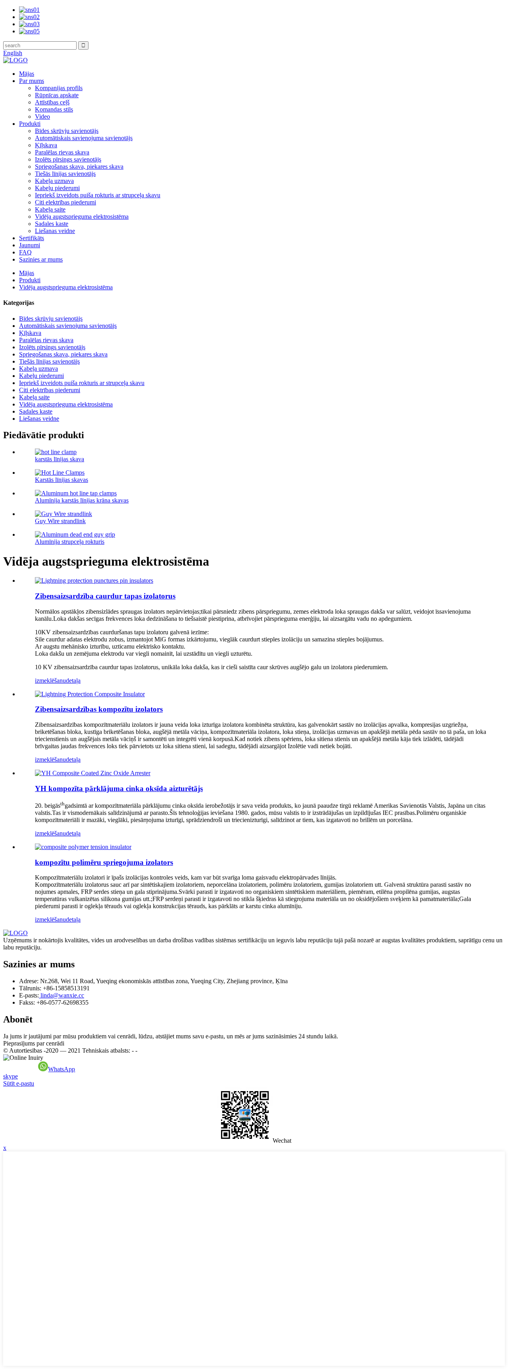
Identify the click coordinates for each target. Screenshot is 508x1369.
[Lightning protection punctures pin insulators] (94, 580)
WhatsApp (61, 1069)
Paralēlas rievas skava (62, 152)
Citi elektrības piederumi (65, 202)
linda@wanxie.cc (61, 995)
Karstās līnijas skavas (61, 479)
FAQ (25, 252)
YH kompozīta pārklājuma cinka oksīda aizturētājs (119, 788)
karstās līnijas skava (59, 459)
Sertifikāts (31, 238)
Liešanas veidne (55, 230)
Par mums (31, 80)
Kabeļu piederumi (57, 188)
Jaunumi (29, 245)
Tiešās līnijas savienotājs (65, 173)
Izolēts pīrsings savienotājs (68, 159)
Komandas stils (54, 109)
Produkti (29, 123)
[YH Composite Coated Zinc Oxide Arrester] (92, 773)
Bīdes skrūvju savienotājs (66, 130)
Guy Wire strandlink (60, 521)
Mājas (26, 73)
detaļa (73, 680)
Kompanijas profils (59, 88)
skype (10, 1076)
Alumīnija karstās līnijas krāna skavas (82, 500)
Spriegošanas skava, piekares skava (79, 166)
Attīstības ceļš (52, 102)
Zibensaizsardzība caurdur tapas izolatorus (105, 596)
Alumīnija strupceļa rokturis (69, 541)
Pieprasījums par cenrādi (33, 1043)
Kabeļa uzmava (54, 180)
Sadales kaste (51, 223)
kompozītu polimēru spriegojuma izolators (104, 862)
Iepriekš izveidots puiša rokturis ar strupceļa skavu (97, 195)
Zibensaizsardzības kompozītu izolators (99, 709)
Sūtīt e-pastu (18, 1083)
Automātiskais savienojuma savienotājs (84, 138)
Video (42, 116)
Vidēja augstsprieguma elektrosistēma (82, 216)
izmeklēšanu (50, 680)
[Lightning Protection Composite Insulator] (90, 694)
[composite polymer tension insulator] (83, 846)
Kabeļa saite (50, 209)
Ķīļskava (46, 145)
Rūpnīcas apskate (57, 95)
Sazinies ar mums (41, 259)
